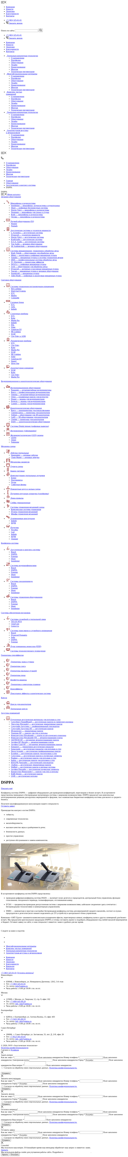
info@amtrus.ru (21, 986)
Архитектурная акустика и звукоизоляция (24, 953)
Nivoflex (14, 530)
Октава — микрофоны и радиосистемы (28, 217)
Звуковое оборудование (11, 197)
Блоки (13, 478)
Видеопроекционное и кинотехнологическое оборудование (26, 381)
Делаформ (14, 1050)
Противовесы (17, 480)
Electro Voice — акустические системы (27, 237)
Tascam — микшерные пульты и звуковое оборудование (34, 271)
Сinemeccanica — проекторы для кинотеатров (30, 413)
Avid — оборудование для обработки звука (29, 267)
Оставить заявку (8, 806)
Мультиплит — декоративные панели (27, 731)
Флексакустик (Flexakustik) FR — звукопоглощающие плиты (37, 738)
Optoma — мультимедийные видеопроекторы (30, 395)
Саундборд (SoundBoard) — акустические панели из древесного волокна (42, 722)
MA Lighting (16, 289)
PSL (12, 325)
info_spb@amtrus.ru (23, 1039)
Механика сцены (8, 446)
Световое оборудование (11, 280)
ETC (13, 293)
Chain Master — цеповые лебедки (25, 457)
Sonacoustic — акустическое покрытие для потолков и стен (36, 749)
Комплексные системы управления (26, 509)
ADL (13, 307)
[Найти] (40, 30)
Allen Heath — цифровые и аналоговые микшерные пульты (36, 276)
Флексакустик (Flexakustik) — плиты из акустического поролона (38, 735)
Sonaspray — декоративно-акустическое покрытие (32, 747)
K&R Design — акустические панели (27, 774)
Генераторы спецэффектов (12, 655)
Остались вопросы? (25, 973)
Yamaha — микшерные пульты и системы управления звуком (37, 258)
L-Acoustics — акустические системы (27, 233)
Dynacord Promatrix (19, 635)
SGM (13, 334)
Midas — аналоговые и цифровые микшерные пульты (34, 255)
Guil (12, 532)
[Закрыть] (2, 1053)
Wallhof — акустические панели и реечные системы (33, 767)
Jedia (13, 637)
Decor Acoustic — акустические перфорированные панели (36, 751)
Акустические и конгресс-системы (21, 185)
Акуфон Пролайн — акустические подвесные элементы (35, 769)
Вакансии (10, 966)
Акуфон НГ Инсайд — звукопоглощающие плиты (32, 742)
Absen (13, 440)
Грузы (13, 482)
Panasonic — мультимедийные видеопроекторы (31, 390)
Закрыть (4, 1150)
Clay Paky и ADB (18, 336)
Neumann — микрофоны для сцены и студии (30, 212)
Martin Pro (15, 320)
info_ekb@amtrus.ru (23, 1021)
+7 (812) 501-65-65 (18, 1037)
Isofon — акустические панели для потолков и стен (33, 760)
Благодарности (12, 14)
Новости (9, 9)
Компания (10, 7)
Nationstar (15, 442)
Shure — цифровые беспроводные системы (29, 208)
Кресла (4, 698)
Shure (13, 559)
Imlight (14, 309)
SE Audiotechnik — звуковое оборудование (29, 246)
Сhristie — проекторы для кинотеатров (27, 419)
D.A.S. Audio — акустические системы (27, 242)
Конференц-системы (9, 543)
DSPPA (14, 554)
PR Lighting (16, 332)
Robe (13, 318)
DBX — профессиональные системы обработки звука (34, 260)
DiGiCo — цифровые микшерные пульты (28, 264)
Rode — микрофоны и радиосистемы (27, 215)
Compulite (15, 298)
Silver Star (15, 363)
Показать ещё (6, 788)
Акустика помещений (10, 713)
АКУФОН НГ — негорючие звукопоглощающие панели (35, 740)
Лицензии (10, 11)
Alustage (14, 539)
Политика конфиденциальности (14, 1048)
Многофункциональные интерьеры (21, 946)
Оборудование (12, 183)
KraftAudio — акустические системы (26, 239)
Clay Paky (15, 345)
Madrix (14, 295)
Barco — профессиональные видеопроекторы (30, 392)
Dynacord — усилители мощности (25, 235)
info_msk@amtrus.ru (23, 1004)
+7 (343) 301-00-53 (18, 1019)
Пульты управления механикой (24, 512)
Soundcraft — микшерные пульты (25, 273)
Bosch (13, 552)
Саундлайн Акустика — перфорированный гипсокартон (35, 726)
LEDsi (13, 437)
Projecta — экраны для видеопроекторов (28, 401)
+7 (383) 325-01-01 (14, 20)
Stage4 (13, 361)
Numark (14, 226)
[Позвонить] (2, 158)
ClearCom (15, 624)
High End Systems (18, 291)
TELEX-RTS (16, 621)
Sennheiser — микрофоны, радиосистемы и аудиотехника (35, 205)
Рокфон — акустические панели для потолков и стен (33, 758)
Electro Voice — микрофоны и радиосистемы (30, 210)
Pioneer (14, 224)
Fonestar (14, 556)
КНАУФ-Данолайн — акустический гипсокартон (32, 762)
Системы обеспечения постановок (15, 613)
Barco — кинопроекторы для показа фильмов (30, 410)
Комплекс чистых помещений (19, 948)
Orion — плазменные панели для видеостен (29, 397)
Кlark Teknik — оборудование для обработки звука (32, 253)
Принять (5, 1155)
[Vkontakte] (8, 937)
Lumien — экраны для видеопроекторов (28, 404)
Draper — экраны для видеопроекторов (27, 399)
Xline (13, 327)
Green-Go (15, 626)
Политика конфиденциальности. (63, 1068)
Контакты (10, 16)
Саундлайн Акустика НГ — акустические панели (32, 729)
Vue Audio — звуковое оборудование (26, 244)
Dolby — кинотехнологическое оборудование (30, 422)
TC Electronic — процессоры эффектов (27, 262)
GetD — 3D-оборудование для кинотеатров (29, 417)
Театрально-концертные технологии (21, 951)
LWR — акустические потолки (24, 776)
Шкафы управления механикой (24, 514)
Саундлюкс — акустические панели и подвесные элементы (36, 756)
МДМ (13, 523)
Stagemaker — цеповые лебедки (24, 455)
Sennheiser (15, 561)
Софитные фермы (18, 484)
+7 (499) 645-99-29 (18, 1001)
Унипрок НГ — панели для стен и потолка (29, 733)
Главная (9, 181)
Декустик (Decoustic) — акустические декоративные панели (36, 724)
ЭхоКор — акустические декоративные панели (31, 765)
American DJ (16, 329)
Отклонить (15, 1155)
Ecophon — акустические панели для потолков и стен (34, 753)
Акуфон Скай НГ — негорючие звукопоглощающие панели (36, 744)
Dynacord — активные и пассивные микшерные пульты (35, 269)
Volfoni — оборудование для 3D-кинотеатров (30, 415)
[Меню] (3, 3)
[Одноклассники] (8, 942)
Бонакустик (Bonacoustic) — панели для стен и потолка (34, 772)
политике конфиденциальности (77, 1152)
